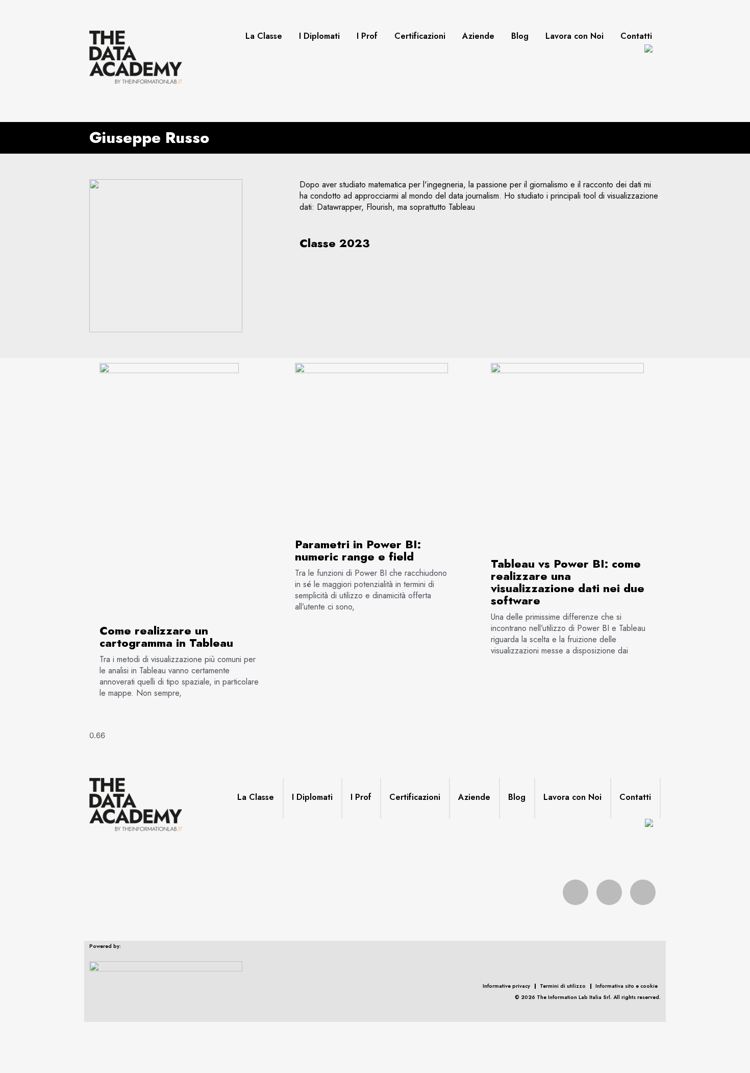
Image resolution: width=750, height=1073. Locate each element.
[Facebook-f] (575, 892)
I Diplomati (319, 36)
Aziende (478, 36)
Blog (520, 36)
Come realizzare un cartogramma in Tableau (166, 636)
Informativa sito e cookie (626, 986)
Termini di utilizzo (563, 986)
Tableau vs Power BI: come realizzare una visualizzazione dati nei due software (567, 581)
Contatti (636, 36)
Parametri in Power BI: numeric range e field (358, 550)
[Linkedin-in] (643, 892)
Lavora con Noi (574, 36)
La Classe (263, 36)
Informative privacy (506, 986)
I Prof (367, 36)
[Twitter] (609, 892)
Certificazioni (419, 36)
